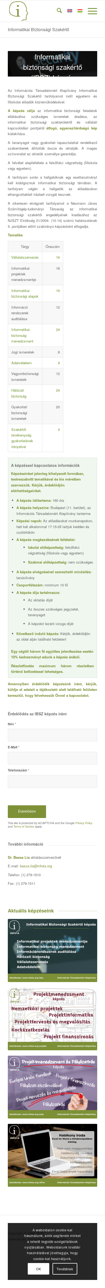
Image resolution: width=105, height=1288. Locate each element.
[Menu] (89, 11)
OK (38, 1269)
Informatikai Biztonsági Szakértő (38, 29)
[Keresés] (56, 11)
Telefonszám (18, 770)
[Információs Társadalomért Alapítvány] (43, 11)
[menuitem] (56, 11)
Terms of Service (23, 826)
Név (12, 724)
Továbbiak (65, 1269)
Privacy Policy (83, 823)
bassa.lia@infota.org (36, 865)
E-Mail (13, 747)
